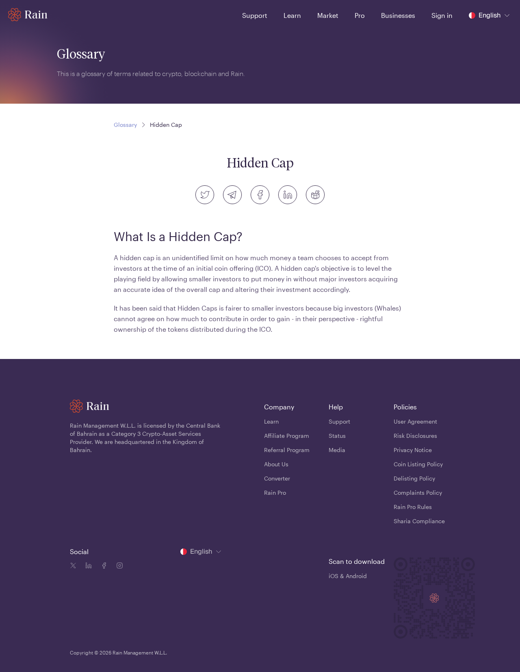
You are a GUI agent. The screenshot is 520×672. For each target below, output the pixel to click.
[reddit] (315, 194)
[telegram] (232, 194)
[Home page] (28, 14)
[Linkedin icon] (87, 566)
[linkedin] (287, 194)
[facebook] (260, 194)
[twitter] (204, 194)
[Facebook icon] (102, 566)
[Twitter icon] (73, 566)
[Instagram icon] (118, 566)
